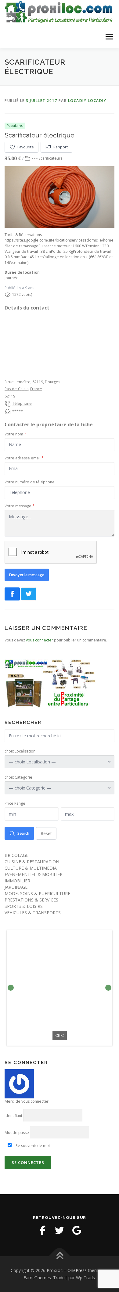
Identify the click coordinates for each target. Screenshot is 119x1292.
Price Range (15, 803)
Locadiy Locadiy (87, 100)
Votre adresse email (24, 458)
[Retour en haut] (59, 1256)
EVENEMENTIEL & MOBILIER (34, 874)
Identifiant (13, 1115)
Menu (109, 36)
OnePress (77, 1270)
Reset (46, 833)
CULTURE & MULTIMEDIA (31, 868)
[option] (59, 988)
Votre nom (15, 434)
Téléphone (22, 403)
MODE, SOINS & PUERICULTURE (37, 893)
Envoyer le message (26, 574)
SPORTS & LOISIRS (24, 906)
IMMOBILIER (17, 881)
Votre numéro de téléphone (30, 482)
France (36, 388)
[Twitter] (59, 1230)
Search (23, 833)
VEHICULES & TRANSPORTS (33, 912)
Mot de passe (17, 1132)
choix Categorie (18, 777)
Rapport (60, 147)
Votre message (19, 506)
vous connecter (39, 640)
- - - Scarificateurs (47, 158)
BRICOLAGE (16, 855)
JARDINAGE (16, 887)
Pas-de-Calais (16, 388)
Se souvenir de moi (32, 1145)
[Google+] (76, 1230)
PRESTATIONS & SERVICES (31, 900)
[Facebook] (42, 1230)
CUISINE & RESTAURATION (32, 861)
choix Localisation (20, 751)
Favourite (25, 147)
